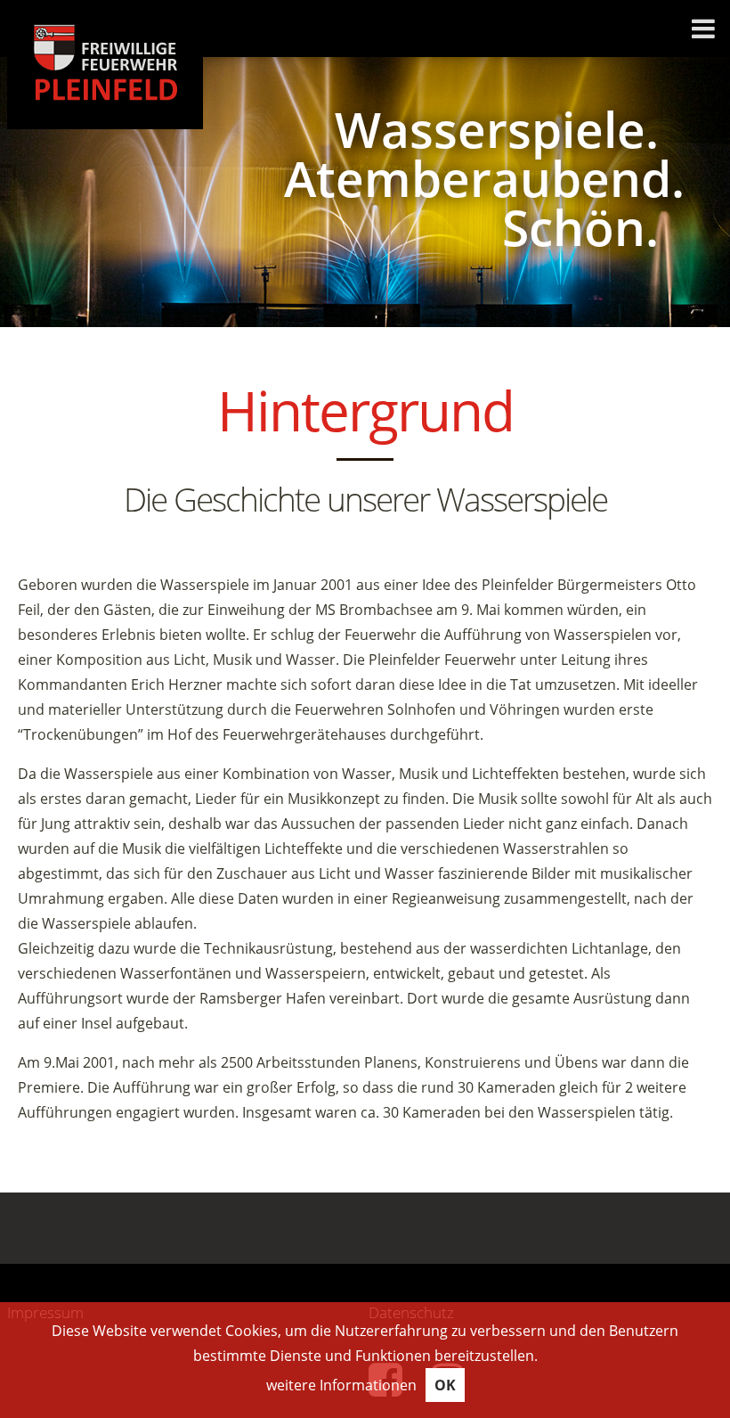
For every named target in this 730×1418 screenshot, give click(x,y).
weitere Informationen (341, 1385)
